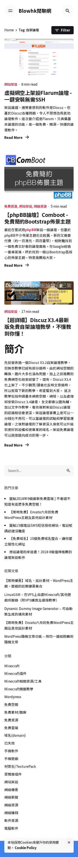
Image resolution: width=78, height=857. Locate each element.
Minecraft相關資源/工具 (23, 681)
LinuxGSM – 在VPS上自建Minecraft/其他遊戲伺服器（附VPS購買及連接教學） (37, 597)
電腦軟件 (11, 828)
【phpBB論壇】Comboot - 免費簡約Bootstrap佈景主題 (37, 218)
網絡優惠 (11, 789)
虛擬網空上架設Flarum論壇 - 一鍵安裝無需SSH (38, 96)
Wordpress (12, 696)
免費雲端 (11, 727)
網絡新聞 (11, 797)
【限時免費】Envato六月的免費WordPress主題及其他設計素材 (39, 625)
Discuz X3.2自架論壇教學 (48, 362)
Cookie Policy (26, 847)
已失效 (9, 743)
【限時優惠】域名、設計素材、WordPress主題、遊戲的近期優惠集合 (38, 583)
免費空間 (11, 704)
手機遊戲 (11, 758)
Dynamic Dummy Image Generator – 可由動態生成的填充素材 (38, 611)
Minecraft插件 (15, 673)
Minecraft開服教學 (18, 688)
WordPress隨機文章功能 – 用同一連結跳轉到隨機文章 (38, 639)
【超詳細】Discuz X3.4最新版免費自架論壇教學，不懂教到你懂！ (37, 326)
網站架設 (10, 84)
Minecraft (12, 665)
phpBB (30, 229)
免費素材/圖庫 (15, 712)
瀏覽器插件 (13, 774)
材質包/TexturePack (20, 766)
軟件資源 (11, 820)
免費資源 (10, 206)
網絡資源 (40, 206)
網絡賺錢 (11, 812)
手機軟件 (11, 750)
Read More (13, 137)
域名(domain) (15, 735)
